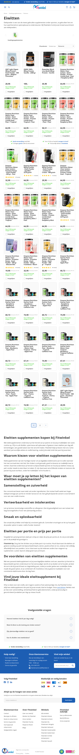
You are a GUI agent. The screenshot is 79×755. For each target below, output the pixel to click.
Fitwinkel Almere (46, 716)
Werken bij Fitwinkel (29, 716)
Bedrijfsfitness (64, 718)
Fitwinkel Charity (28, 722)
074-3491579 (35, 665)
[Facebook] (5, 682)
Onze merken (27, 719)
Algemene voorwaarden (22, 750)
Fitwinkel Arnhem (47, 719)
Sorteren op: (52, 46)
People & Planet (28, 725)
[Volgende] (46, 425)
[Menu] (5, 7)
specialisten (61, 587)
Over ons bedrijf (28, 713)
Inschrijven (68, 700)
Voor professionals (66, 715)
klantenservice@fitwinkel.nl (40, 668)
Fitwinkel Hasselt (46, 741)
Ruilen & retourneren (12, 663)
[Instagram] (8, 682)
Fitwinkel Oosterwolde (48, 730)
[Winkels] (67, 7)
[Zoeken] (9, 7)
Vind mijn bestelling (11, 658)
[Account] (70, 7)
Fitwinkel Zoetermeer (48, 733)
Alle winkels (45, 713)
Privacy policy (19, 753)
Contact (6, 713)
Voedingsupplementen (15, 13)
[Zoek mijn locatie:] (63, 7)
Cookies (27, 753)
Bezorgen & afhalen (11, 660)
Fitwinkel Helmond (47, 727)
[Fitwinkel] (8, 751)
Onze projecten (65, 721)
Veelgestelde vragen (10, 730)
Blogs (24, 728)
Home (5, 13)
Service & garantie (11, 665)
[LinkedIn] (11, 682)
